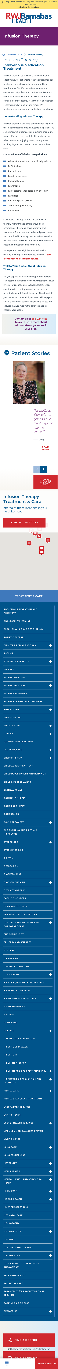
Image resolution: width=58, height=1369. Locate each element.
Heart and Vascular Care (20, 998)
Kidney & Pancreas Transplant (23, 1099)
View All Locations (24, 522)
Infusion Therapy (15, 1063)
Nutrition (10, 1239)
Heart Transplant (15, 1006)
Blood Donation (14, 685)
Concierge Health (15, 806)
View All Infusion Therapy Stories (45, 482)
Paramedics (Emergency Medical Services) (24, 1293)
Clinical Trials (13, 790)
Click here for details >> (29, 7)
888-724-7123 (39, 318)
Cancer (8, 733)
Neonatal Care (13, 1215)
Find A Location (27, 1358)
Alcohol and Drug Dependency (23, 629)
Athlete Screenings (16, 661)
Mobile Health (13, 1199)
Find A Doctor (26, 1340)
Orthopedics (12, 1255)
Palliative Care (13, 1283)
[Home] (29, 18)
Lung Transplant (15, 1155)
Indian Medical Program (19, 1039)
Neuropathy (11, 1223)
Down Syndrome (14, 890)
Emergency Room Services (20, 914)
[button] (46, 1363)
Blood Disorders (15, 677)
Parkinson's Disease (16, 1303)
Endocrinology (14, 934)
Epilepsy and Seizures (17, 942)
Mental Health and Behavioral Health (23, 1181)
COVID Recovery (14, 822)
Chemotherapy (13, 758)
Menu (6, 1365)
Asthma (8, 653)
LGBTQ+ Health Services (18, 1123)
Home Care (10, 1023)
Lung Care (10, 1147)
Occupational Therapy (18, 1247)
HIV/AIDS (9, 1014)
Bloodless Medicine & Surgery (23, 701)
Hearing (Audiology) (17, 990)
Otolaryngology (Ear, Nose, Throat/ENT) (22, 1265)
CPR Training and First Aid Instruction (20, 832)
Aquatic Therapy (14, 637)
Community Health (15, 798)
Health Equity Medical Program (24, 982)
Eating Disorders (15, 898)
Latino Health (13, 1115)
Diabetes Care (12, 874)
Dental (8, 858)
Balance (9, 669)
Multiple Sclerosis (16, 1207)
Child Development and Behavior (25, 774)
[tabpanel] (29, 382)
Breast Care (11, 709)
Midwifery (10, 1191)
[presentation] (43, 431)
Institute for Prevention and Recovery (23, 1081)
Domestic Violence (16, 906)
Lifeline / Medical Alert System (23, 1131)
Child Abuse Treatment (18, 766)
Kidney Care (11, 1091)
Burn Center (12, 725)
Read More (46, 448)
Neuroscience (13, 1231)
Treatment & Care (14, 54)
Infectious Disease (16, 1047)
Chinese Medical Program (20, 645)
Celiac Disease (13, 750)
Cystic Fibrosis (13, 850)
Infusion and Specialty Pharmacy (25, 1071)
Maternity (10, 1163)
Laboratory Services (17, 1107)
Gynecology (11, 974)
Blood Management (16, 693)
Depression (11, 866)
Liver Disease (12, 1139)
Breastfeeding (13, 718)
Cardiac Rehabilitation (18, 742)
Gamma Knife (12, 958)
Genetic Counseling (16, 966)
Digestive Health (14, 882)
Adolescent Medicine (17, 621)
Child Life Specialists (17, 782)
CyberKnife (11, 842)
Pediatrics (10, 1311)
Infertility (11, 1055)
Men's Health (12, 1171)
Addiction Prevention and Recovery (20, 611)
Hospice (9, 1031)
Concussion (11, 814)
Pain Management (15, 1275)
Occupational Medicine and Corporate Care (21, 924)
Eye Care (9, 950)
